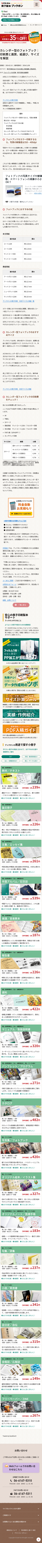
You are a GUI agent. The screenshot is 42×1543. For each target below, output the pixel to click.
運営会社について (12, 1530)
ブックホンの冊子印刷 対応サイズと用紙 (17, 389)
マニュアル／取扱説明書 (16, 1029)
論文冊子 (7, 807)
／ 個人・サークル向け (29, 1063)
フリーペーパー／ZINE (15, 1399)
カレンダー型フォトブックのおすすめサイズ (19, 131)
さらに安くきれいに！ (28, 798)
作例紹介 (6, 548)
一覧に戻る (22, 605)
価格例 (16, 798)
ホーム (5, 24)
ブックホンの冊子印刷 (10, 100)
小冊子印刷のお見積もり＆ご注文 (15, 521)
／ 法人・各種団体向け (18, 878)
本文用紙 (9, 126)
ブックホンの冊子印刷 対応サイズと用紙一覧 (18, 301)
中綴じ (7, 419)
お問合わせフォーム (9, 584)
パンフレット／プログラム (17, 1066)
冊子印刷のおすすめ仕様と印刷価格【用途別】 (21, 69)
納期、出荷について (9, 600)
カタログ (7, 1103)
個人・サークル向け (7, 1137)
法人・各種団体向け (7, 1100)
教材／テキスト (11, 770)
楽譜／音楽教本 (11, 918)
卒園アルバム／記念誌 (15, 881)
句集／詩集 (8, 1251)
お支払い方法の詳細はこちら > (11, 20)
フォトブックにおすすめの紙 (13, 123)
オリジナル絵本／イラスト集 (19, 1177)
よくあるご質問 (8, 580)
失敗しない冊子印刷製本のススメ (18, 24)
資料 (4, 992)
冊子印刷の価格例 (22, 72)
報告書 (6, 955)
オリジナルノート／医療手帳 (19, 1214)
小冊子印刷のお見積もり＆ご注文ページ (20, 462)
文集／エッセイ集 (12, 844)
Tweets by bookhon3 (9, 1436)
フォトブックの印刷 (10, 72)
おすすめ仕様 (7, 798)
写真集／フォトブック (15, 1140)
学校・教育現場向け (7, 767)
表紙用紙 (9, 128)
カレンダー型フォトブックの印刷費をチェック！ (20, 134)
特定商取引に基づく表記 (28, 1530)
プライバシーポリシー (21, 1533)
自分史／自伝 (9, 1325)
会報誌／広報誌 (11, 1362)
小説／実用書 (9, 1288)
